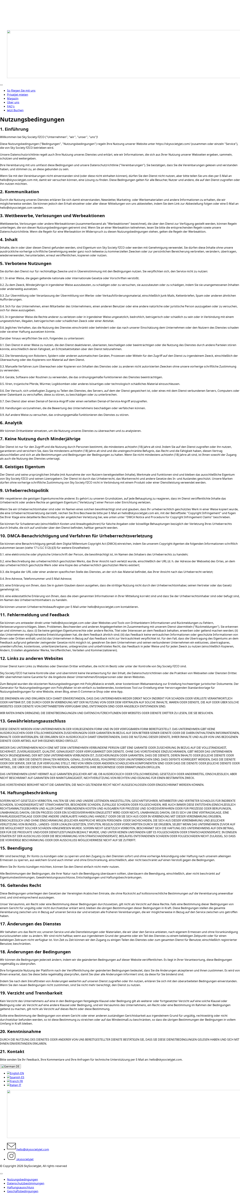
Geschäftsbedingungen (22, 1191)
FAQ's (11, 106)
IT (19, 1085)
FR (21, 1081)
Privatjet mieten (17, 95)
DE (17, 1066)
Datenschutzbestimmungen (25, 1183)
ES (22, 1077)
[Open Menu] (1, 84)
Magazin (12, 98)
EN (22, 1073)
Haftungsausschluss (20, 1187)
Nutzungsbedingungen (22, 1179)
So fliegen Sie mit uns (21, 90)
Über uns (13, 102)
